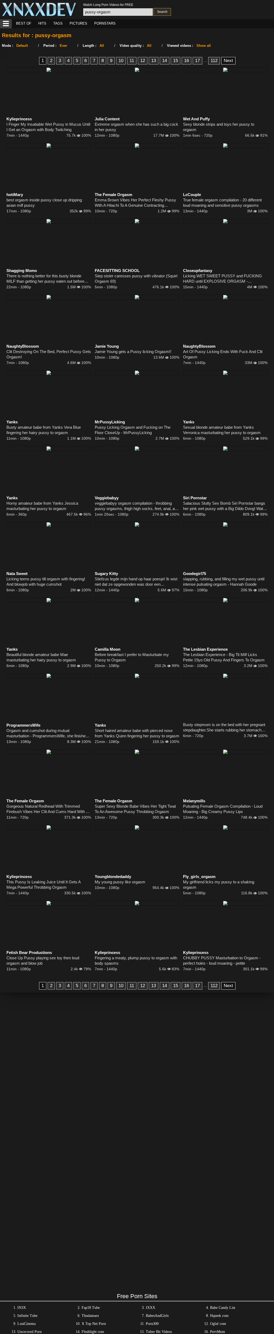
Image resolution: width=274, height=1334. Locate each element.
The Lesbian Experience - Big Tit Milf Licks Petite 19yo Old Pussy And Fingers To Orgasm (224, 657)
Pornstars (105, 23)
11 (132, 60)
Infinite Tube (27, 1316)
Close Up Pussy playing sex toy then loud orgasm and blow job (42, 960)
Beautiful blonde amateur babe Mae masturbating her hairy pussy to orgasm (41, 657)
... (205, 60)
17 (197, 60)
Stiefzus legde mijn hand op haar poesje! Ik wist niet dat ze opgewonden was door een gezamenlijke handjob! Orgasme (136, 582)
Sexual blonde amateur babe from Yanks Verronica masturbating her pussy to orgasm (222, 430)
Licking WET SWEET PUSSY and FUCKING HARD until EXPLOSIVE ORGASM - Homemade (222, 279)
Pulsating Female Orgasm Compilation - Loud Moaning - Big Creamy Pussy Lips (222, 809)
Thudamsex (90, 1316)
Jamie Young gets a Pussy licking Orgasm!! (133, 351)
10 (121, 60)
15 (175, 60)
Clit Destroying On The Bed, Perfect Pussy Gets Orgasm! (48, 354)
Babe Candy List (222, 1308)
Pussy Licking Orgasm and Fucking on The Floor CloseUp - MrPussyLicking (132, 430)
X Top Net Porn (94, 1324)
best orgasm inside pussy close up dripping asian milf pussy (44, 203)
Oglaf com (218, 1324)
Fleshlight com (93, 1332)
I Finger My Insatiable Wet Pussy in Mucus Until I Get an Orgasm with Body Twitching (48, 127)
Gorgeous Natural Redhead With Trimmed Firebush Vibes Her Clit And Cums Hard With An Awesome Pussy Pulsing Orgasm (48, 809)
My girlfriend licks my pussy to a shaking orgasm (218, 885)
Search (162, 12)
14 (164, 60)
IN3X (21, 1308)
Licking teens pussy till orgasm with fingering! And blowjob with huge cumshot (45, 581)
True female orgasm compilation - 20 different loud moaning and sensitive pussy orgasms (222, 203)
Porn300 (152, 1324)
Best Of (23, 23)
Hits (42, 23)
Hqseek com (219, 1316)
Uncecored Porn (29, 1332)
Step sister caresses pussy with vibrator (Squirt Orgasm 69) (136, 278)
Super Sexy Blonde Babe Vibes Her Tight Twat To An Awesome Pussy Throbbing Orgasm (135, 809)
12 (142, 60)
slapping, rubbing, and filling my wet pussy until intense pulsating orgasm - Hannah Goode (223, 581)
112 (214, 60)
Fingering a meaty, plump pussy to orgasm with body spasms (136, 960)
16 (186, 60)
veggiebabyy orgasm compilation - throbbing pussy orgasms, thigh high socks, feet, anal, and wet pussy (137, 506)
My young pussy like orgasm (120, 882)
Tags (58, 23)
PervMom (217, 1332)
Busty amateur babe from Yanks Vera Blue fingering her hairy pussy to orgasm (43, 430)
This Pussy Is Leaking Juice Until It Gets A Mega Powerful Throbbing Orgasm (43, 885)
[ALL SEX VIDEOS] (6, 23)
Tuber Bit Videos (159, 1332)
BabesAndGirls (157, 1316)
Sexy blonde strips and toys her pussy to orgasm (218, 127)
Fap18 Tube (91, 1308)
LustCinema (26, 1324)
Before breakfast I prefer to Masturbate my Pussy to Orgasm (132, 657)
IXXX (150, 1308)
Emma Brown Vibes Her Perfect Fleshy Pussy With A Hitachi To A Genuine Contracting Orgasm (135, 203)
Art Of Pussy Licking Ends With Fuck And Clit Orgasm (222, 354)
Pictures (78, 23)
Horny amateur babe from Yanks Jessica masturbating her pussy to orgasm (42, 506)
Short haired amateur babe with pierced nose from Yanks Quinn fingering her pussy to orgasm (137, 733)
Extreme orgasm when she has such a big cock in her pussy (136, 127)
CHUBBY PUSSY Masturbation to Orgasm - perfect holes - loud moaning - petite (222, 960)
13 (153, 60)
